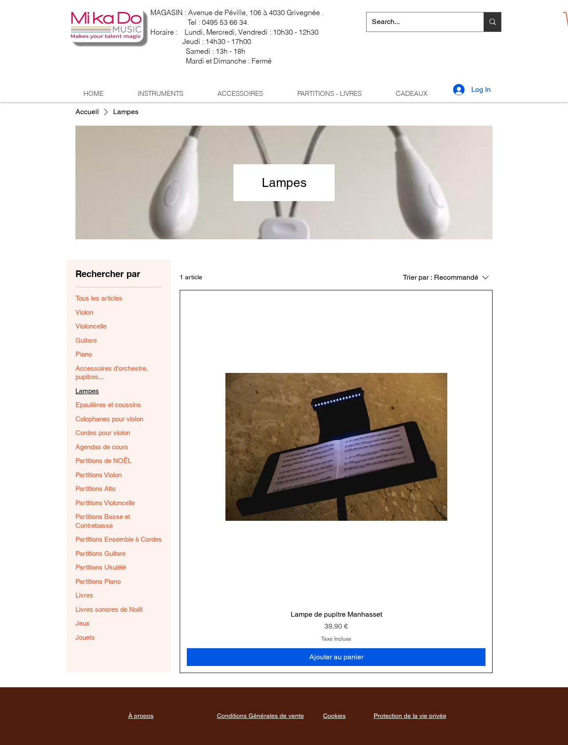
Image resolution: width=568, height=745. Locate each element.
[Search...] (492, 22)
